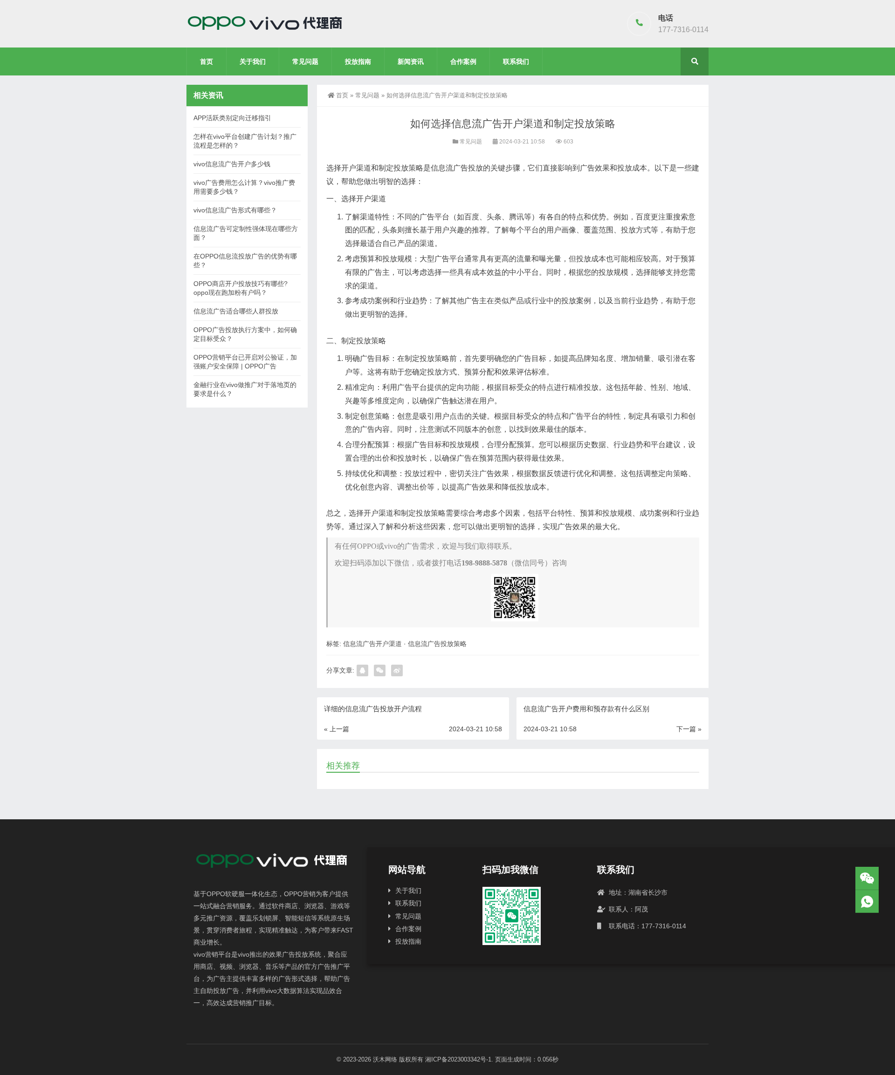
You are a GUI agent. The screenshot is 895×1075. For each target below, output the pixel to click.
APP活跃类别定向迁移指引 (232, 118)
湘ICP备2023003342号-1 (458, 1059)
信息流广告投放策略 (437, 643)
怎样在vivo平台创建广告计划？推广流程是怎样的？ (244, 141)
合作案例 (463, 61)
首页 (206, 61)
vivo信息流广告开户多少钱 (231, 164)
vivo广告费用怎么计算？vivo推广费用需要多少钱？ (244, 187)
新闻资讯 (411, 61)
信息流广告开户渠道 (372, 643)
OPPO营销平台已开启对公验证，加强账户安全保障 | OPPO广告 (245, 362)
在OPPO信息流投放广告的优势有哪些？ (245, 260)
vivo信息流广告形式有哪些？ (235, 210)
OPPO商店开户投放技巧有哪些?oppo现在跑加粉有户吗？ (240, 288)
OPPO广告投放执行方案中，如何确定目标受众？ (245, 334)
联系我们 (516, 61)
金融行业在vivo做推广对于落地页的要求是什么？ (244, 389)
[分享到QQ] (362, 670)
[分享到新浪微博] (397, 670)
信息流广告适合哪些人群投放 (235, 311)
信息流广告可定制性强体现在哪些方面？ (245, 233)
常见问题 (305, 61)
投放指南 (358, 61)
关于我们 (253, 61)
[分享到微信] (380, 670)
